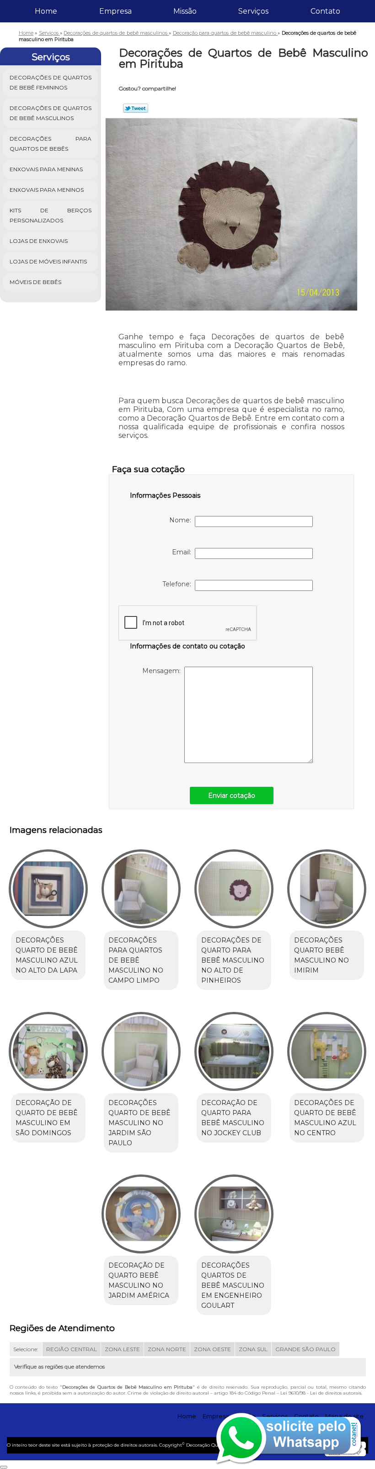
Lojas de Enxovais (39, 240)
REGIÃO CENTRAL (71, 1349)
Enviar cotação (231, 795)
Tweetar (135, 108)
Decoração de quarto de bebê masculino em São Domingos (47, 1118)
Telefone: (178, 584)
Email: (183, 552)
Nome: (182, 520)
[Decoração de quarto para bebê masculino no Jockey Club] (233, 1047)
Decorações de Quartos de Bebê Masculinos (50, 113)
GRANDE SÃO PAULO (305, 1349)
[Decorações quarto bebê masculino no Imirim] (326, 884)
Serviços (253, 11)
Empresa (115, 11)
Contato (325, 11)
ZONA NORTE (167, 1349)
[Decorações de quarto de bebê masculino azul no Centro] (326, 1047)
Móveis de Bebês (35, 282)
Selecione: (25, 1349)
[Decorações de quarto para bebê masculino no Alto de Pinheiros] (233, 884)
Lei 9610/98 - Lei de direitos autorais (320, 1393)
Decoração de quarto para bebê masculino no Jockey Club (232, 1118)
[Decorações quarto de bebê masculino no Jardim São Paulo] (141, 1047)
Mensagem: (163, 671)
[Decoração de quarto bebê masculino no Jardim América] (141, 1210)
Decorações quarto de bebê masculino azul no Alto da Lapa (47, 955)
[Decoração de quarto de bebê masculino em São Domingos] (48, 1047)
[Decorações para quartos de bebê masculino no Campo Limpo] (141, 884)
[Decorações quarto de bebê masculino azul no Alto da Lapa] (48, 884)
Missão (185, 11)
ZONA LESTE (122, 1349)
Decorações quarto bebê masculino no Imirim (321, 955)
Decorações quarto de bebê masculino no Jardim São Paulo (139, 1123)
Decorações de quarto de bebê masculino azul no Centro (325, 1118)
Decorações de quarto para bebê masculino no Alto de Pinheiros (232, 960)
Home (46, 11)
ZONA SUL (253, 1349)
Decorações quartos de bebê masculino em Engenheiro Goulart (232, 1285)
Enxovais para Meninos (47, 189)
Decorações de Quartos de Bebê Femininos (50, 82)
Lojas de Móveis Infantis (48, 261)
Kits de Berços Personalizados (50, 215)
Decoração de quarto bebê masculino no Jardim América (138, 1280)
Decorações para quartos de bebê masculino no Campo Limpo (135, 960)
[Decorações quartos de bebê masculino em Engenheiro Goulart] (233, 1210)
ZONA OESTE (212, 1349)
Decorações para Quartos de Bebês (50, 143)
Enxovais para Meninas (46, 169)
